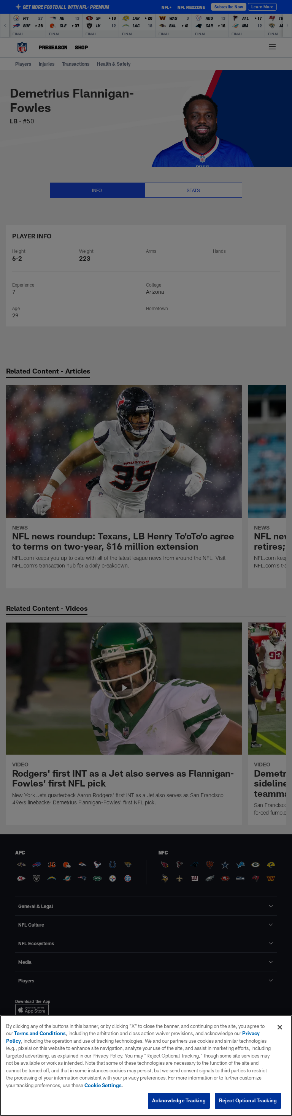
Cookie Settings (103, 1085)
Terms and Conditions (40, 1033)
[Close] (279, 1027)
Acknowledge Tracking (179, 1100)
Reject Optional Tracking (248, 1100)
